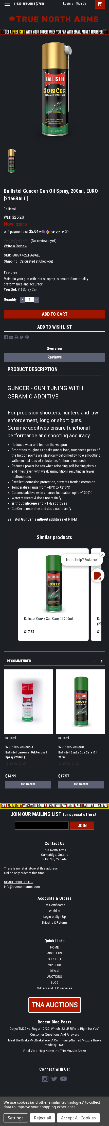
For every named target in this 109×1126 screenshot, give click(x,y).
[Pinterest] (27, 337)
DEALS (54, 971)
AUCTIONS (54, 976)
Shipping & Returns (55, 922)
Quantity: (10, 299)
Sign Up (81, 3)
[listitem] (53, 594)
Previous (95, 661)
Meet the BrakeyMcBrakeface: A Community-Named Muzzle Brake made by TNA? (54, 1043)
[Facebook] (6, 337)
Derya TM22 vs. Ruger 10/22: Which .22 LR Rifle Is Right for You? (54, 1029)
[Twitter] (22, 337)
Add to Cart (28, 784)
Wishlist (54, 911)
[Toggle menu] (7, 7)
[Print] (16, 337)
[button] (54, 231)
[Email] (11, 337)
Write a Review (15, 246)
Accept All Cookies (78, 1118)
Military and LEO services (54, 988)
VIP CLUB (54, 965)
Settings (16, 1118)
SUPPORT (54, 959)
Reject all (42, 1118)
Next (102, 661)
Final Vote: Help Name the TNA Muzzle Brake (54, 1051)
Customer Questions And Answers (54, 1034)
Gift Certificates (54, 905)
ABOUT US (54, 953)
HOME (54, 947)
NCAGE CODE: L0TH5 (18, 882)
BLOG (55, 982)
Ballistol (10, 738)
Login (66, 3)
